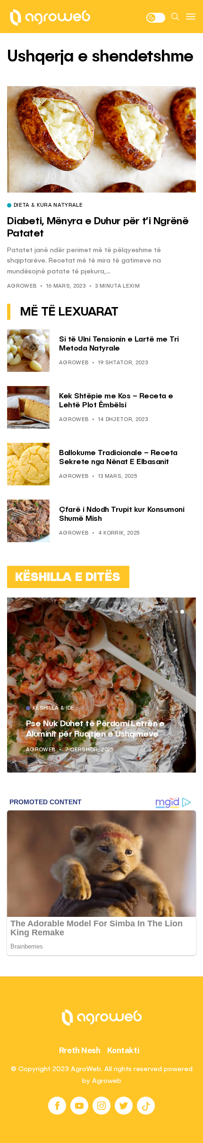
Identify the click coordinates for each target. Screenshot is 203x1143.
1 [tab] (170, 611)
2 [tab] (176, 611)
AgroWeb (21, 286)
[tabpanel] (101, 685)
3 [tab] (182, 612)
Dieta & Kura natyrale (48, 205)
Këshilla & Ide (54, 708)
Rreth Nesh (80, 1050)
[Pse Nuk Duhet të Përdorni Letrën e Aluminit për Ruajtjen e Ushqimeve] (101, 685)
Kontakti (123, 1050)
